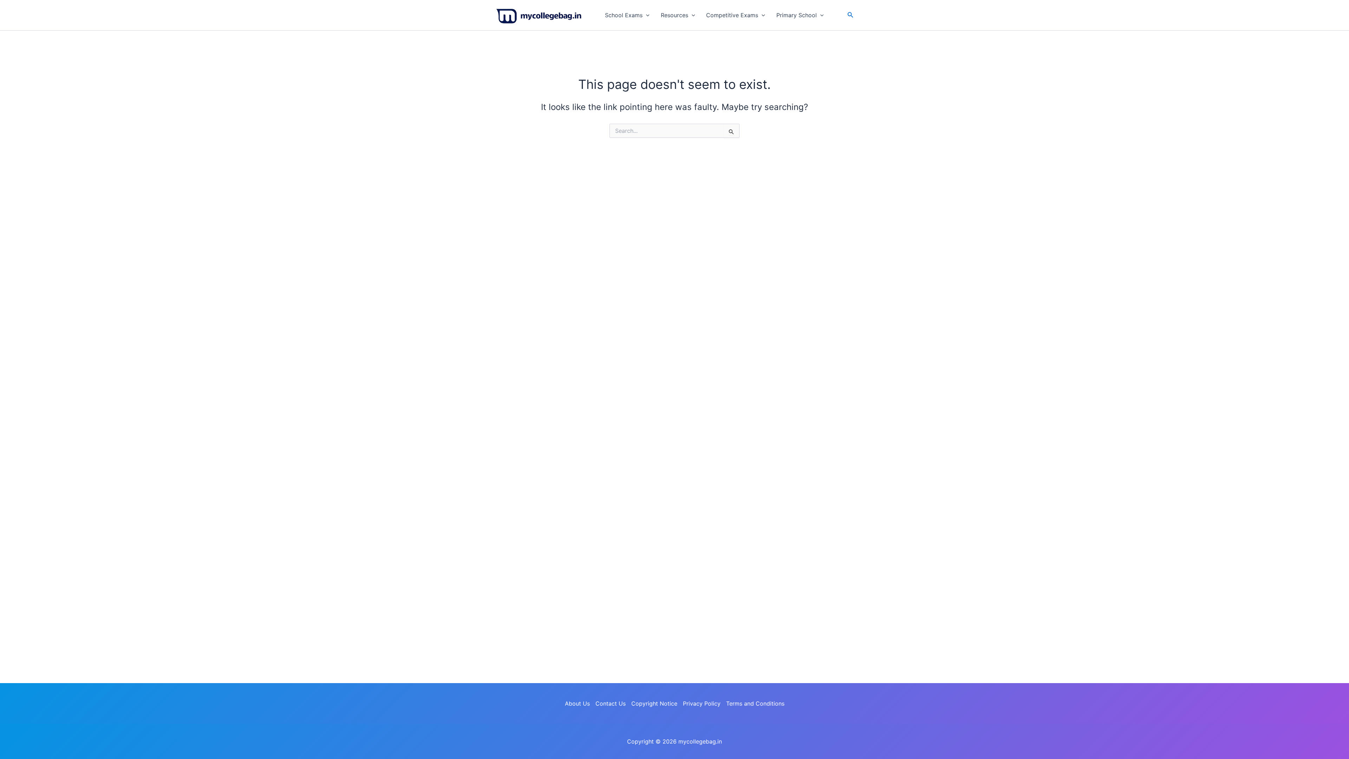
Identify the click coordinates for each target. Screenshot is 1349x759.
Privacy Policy (702, 703)
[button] (646, 15)
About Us (577, 703)
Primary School (796, 15)
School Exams (624, 15)
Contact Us (610, 703)
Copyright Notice (654, 703)
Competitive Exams (732, 15)
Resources (674, 15)
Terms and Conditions (755, 703)
